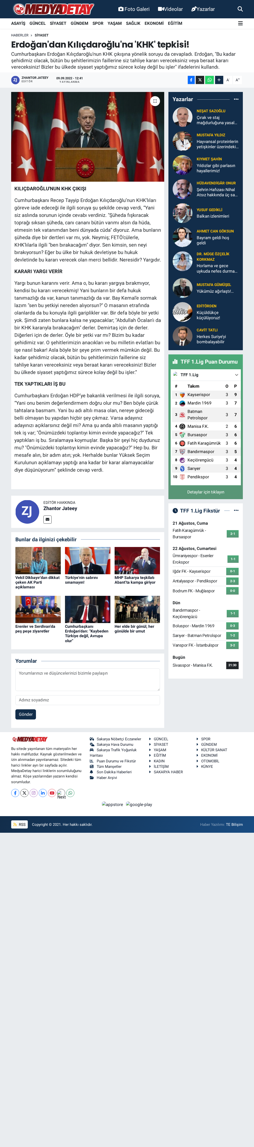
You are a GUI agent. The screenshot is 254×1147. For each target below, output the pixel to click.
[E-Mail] (47, 520)
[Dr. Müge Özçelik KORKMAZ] (182, 260)
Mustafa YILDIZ (211, 135)
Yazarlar (205, 9)
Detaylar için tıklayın (205, 491)
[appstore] (113, 804)
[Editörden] (182, 311)
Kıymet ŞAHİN (209, 159)
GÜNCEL (38, 23)
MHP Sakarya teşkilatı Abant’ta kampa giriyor (135, 580)
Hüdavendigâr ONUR (216, 183)
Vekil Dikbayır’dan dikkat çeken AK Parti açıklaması (37, 582)
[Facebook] (15, 793)
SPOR (98, 23)
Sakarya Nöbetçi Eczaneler (119, 739)
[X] (24, 793)
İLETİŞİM (161, 766)
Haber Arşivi (107, 777)
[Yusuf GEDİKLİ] (182, 212)
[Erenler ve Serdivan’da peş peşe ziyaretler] (38, 608)
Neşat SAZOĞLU (211, 111)
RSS (22, 824)
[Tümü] (236, 99)
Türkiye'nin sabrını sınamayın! (81, 580)
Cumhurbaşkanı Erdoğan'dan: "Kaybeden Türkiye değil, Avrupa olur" (86, 633)
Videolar (173, 9)
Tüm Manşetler (109, 766)
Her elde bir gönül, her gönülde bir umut (134, 628)
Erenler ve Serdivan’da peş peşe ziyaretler (35, 628)
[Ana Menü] (240, 23)
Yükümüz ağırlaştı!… (215, 291)
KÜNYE (207, 766)
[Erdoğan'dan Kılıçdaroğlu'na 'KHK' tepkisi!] (87, 137)
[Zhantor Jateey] (27, 511)
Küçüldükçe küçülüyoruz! (208, 315)
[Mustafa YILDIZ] (182, 140)
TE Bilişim (234, 824)
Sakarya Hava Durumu (115, 744)
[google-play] (139, 804)
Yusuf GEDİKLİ (209, 210)
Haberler (20, 35)
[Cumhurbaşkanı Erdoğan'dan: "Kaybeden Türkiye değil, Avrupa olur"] (87, 608)
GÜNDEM (79, 23)
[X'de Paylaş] (200, 80)
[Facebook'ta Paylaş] (191, 80)
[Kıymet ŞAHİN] (182, 164)
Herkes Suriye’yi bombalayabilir (211, 339)
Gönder (26, 714)
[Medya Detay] (53, 9)
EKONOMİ (154, 23)
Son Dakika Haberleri (114, 772)
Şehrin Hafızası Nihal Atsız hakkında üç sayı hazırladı (217, 192)
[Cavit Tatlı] (182, 335)
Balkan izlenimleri (213, 216)
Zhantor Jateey (60, 508)
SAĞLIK (133, 23)
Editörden (207, 306)
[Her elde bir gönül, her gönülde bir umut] (137, 608)
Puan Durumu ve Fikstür (116, 761)
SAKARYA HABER (168, 772)
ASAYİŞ (18, 23)
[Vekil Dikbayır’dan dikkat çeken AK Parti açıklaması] (38, 560)
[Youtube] (52, 793)
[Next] (61, 793)
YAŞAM (115, 23)
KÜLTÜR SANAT (214, 750)
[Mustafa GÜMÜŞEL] (182, 287)
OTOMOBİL (210, 761)
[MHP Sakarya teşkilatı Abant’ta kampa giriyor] (137, 560)
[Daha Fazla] (219, 80)
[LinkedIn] (43, 793)
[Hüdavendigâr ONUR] (182, 188)
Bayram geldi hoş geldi (213, 240)
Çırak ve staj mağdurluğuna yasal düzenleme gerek (215, 120)
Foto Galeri (137, 9)
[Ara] (240, 8)
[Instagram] (34, 793)
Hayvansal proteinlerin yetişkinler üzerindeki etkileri (217, 144)
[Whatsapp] (70, 793)
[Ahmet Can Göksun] (182, 236)
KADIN (159, 761)
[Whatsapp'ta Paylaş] (209, 80)
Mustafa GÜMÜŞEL (214, 285)
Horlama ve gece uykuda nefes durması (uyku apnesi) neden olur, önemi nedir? (217, 268)
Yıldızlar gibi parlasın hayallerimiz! (216, 168)
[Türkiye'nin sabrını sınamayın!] (87, 560)
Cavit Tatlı (207, 330)
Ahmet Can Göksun (215, 231)
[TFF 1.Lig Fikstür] (236, 510)
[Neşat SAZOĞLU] (182, 116)
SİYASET (58, 23)
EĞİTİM (175, 23)
